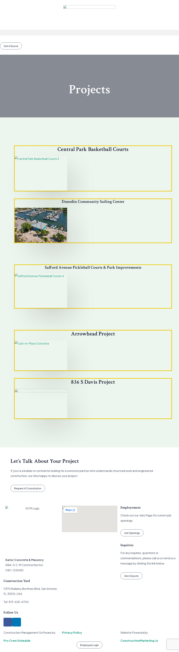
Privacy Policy (72, 632)
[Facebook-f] (7, 622)
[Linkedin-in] (16, 622)
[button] (89, 32)
